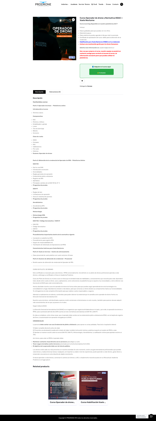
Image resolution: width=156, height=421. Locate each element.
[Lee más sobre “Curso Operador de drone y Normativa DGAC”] (60, 397)
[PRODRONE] (43, 4)
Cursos (89, 86)
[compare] (70, 397)
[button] (73, 19)
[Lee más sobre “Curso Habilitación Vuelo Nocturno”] (91, 397)
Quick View (65, 397)
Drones (108, 4)
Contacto (115, 4)
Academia (74, 4)
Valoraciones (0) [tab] (55, 92)
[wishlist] (82, 81)
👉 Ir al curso (101, 73)
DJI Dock (94, 4)
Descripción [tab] (39, 92)
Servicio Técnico (84, 4)
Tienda (100, 4)
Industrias (64, 4)
